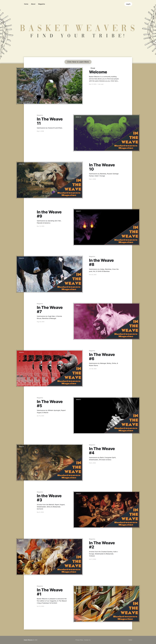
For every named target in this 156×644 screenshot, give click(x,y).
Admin (130, 640)
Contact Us (87, 640)
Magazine (41, 4)
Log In (128, 4)
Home (26, 4)
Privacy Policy (79, 640)
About (33, 4)
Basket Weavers (28, 640)
